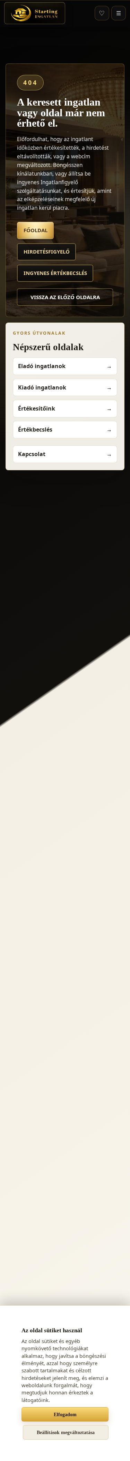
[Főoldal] (34, 13)
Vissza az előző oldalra (65, 297)
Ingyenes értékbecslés (55, 272)
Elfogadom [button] (65, 1414)
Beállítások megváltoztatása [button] (66, 1432)
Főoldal (35, 230)
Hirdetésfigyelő (47, 251)
